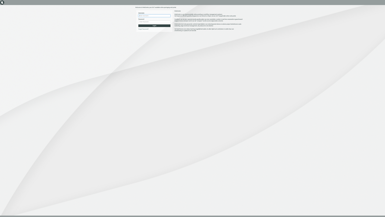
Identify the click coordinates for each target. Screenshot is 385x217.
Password (141, 19)
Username (141, 13)
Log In (154, 25)
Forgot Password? (143, 29)
